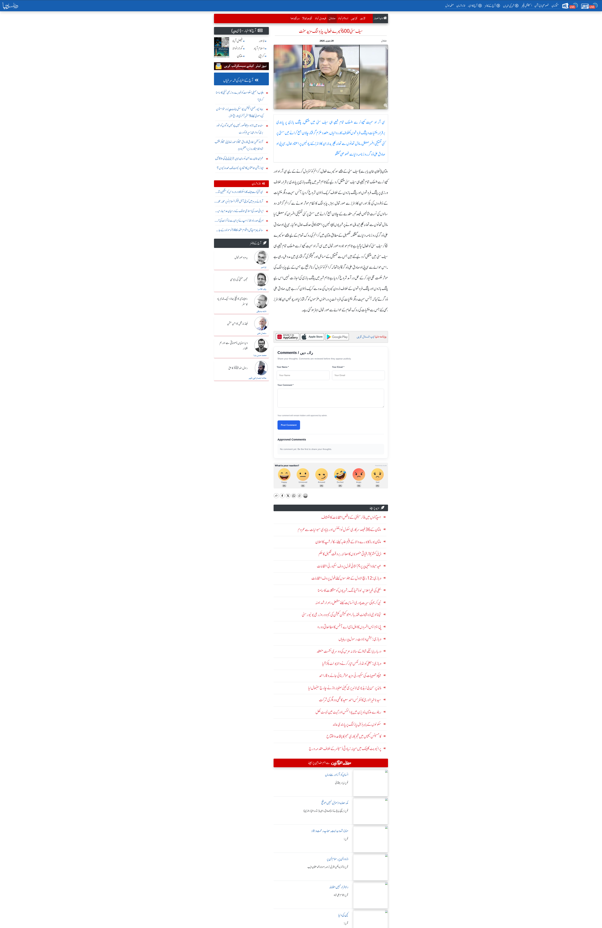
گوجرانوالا (307, 18)
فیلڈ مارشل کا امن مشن (237, 324)
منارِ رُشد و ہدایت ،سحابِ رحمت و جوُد (329, 831)
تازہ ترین (460, 6)
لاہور (362, 18)
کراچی (354, 18)
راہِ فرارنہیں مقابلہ (338, 887)
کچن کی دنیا (343, 915)
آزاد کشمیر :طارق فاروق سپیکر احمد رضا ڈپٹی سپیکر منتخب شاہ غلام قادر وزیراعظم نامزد (239, 145)
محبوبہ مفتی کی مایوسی (239, 280)
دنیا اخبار (378, 18)
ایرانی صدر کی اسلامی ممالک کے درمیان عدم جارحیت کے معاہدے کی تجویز (239, 211)
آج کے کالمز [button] (490, 6)
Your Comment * (285, 385)
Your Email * (338, 367)
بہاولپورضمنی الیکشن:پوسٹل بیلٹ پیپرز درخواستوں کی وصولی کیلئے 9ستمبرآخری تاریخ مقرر (239, 112)
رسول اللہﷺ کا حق (238, 368)
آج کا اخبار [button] (473, 6)
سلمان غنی (261, 333)
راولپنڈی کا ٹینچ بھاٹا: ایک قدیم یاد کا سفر (232, 301)
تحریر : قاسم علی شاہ (341, 895)
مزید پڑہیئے (374, 508)
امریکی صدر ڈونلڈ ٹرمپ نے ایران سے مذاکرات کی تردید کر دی (238, 221)
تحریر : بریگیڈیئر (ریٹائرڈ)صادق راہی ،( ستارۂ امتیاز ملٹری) (326, 811)
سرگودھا (295, 18)
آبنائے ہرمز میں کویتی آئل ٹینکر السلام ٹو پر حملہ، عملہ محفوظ (240, 202)
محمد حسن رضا (259, 355)
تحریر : (346, 839)
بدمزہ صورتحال (241, 258)
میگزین (555, 6)
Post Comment (289, 425)
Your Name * (283, 367)
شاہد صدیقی (261, 311)
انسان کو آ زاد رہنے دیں (336, 775)
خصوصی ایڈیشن (541, 6)
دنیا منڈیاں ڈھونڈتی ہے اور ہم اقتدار (233, 346)
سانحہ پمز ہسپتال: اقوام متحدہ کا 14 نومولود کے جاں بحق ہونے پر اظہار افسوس (240, 230)
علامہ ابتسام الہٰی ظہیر (257, 378)
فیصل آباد (320, 18)
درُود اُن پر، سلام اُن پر (337, 859)
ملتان (331, 18)
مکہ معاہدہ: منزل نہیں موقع (334, 803)
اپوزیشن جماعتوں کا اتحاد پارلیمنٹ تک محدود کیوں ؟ (240, 168)
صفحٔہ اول (450, 5)
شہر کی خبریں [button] (508, 6)
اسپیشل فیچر (527, 6)
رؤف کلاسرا (262, 289)
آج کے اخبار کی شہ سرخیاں (238, 80)
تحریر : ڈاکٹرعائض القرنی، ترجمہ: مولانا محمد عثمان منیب (327, 867)
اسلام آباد (343, 18)
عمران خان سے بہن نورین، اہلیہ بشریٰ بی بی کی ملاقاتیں (239, 158)
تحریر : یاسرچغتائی (341, 783)
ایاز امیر (263, 267)
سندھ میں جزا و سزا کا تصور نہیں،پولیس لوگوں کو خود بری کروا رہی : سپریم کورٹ (240, 128)
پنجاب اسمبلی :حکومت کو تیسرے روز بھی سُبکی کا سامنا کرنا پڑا (239, 95)
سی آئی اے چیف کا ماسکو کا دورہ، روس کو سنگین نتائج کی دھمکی (239, 192)
